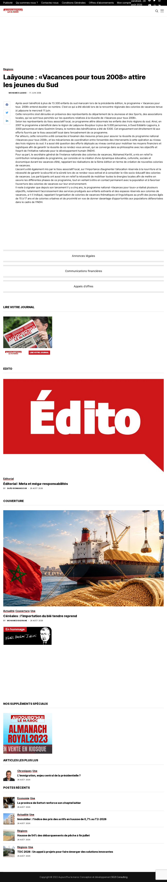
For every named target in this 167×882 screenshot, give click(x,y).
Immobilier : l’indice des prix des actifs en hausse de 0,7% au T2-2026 (61, 819)
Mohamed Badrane (17, 621)
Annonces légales (83, 256)
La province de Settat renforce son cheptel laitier (49, 802)
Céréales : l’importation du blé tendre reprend (40, 616)
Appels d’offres (83, 286)
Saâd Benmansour (17, 488)
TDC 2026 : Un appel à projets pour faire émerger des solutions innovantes (65, 851)
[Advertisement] (89, 215)
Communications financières (83, 271)
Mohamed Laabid (17, 93)
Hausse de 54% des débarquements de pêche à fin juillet (53, 835)
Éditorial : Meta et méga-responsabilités (35, 484)
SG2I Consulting (119, 877)
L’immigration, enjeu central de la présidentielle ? (49, 775)
